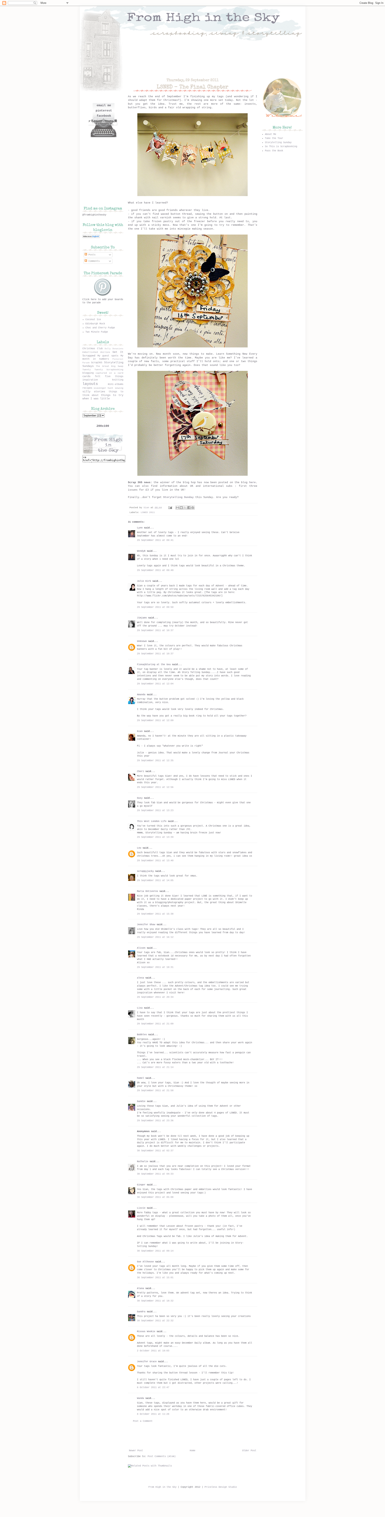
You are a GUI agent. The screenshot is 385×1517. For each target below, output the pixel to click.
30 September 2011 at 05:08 (155, 1197)
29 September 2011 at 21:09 (155, 1023)
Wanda (140, 1398)
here (252, 482)
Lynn (140, 527)
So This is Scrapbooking (281, 146)
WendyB (141, 551)
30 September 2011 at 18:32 (155, 1300)
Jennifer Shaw (146, 924)
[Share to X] (185, 508)
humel (140, 1078)
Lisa (140, 1008)
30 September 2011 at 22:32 (155, 1320)
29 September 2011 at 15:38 (155, 914)
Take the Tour (274, 138)
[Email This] (177, 508)
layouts (90, 384)
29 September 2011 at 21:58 (155, 1090)
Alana (140, 1288)
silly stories (93, 391)
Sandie (141, 1101)
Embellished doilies (96, 352)
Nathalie (142, 1161)
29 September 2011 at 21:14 (155, 1067)
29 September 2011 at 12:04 (155, 683)
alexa (140, 978)
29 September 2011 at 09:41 (155, 540)
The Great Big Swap (109, 366)
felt (97, 376)
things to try (112, 395)
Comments (93, 261)
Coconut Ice (93, 319)
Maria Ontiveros (147, 891)
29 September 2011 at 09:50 (155, 607)
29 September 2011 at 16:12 (155, 937)
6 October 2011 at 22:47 (153, 1387)
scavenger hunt (103, 388)
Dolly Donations (114, 349)
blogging (88, 373)
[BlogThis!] (181, 508)
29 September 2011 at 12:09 (155, 720)
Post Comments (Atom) (162, 1456)
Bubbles (142, 1034)
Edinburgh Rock (95, 323)
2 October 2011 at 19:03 (153, 1350)
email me (104, 105)
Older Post (249, 1450)
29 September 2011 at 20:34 (155, 997)
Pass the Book (274, 150)
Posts (91, 254)
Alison (141, 948)
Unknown (142, 641)
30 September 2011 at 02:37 (155, 1150)
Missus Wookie (146, 1331)
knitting (117, 379)
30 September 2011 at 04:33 (155, 1174)
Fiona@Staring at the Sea (154, 664)
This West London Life (151, 821)
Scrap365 (96, 362)
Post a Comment (143, 1421)
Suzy (140, 798)
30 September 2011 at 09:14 (155, 1251)
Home (192, 1450)
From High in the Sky (162, 1487)
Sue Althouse (145, 1261)
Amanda (141, 694)
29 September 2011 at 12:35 (155, 760)
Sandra (141, 1311)
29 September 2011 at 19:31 (155, 967)
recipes (87, 388)
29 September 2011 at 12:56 (155, 787)
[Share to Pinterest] (193, 508)
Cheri (140, 771)
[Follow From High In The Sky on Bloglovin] (91, 237)
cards (86, 376)
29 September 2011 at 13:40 (155, 860)
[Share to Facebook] (189, 508)
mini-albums (115, 384)
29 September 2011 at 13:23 (155, 810)
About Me (270, 134)
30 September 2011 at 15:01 (155, 1277)
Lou (139, 848)
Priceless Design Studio (221, 1487)
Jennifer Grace (147, 1361)
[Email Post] (170, 507)
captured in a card (109, 373)
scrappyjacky (145, 871)
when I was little (96, 398)
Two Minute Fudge (96, 332)
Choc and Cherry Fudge (100, 327)
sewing (119, 388)
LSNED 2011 (148, 512)
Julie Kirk (144, 581)
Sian (147, 507)
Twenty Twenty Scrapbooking (102, 369)
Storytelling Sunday (178, 497)
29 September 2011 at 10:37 (155, 630)
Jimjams (142, 617)
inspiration (90, 379)
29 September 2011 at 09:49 (155, 570)
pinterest (104, 110)
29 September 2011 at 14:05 (155, 880)
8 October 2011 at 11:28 (153, 1414)
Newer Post (136, 1450)
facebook (104, 116)
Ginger (141, 1184)
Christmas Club (92, 348)
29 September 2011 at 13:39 (155, 837)
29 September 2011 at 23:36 (155, 1120)
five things (114, 376)
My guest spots (108, 355)
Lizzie (141, 1208)
